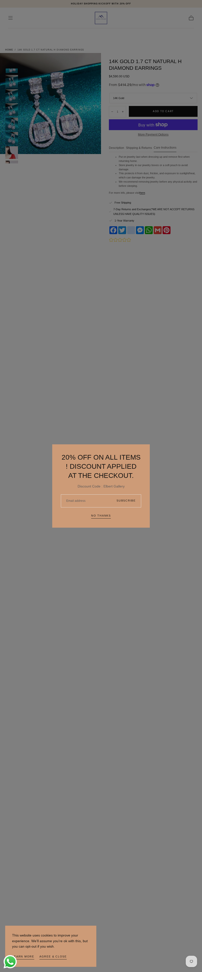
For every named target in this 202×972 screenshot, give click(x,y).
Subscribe (126, 500)
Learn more (23, 956)
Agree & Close (53, 956)
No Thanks (101, 515)
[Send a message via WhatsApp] (10, 962)
